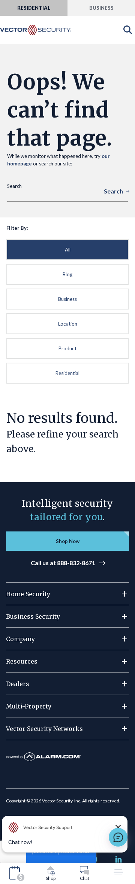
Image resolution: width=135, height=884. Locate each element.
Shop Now (68, 541)
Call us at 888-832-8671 (63, 562)
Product (67, 348)
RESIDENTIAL (33, 8)
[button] (67, 594)
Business (67, 299)
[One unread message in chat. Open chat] (118, 837)
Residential (68, 373)
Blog (67, 274)
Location (67, 324)
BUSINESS (101, 8)
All (67, 250)
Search (113, 191)
